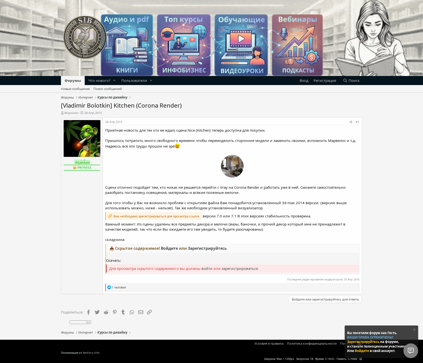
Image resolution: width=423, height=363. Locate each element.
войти (206, 268)
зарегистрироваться (240, 268)
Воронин (71, 113)
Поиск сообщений (108, 89)
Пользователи (134, 80)
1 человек (119, 287)
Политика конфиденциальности (312, 343)
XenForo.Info (91, 352)
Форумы (73, 80)
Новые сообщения (75, 89)
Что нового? (99, 80)
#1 (357, 122)
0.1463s (329, 359)
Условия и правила (268, 343)
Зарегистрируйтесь (363, 341)
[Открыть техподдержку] (410, 350)
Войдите (362, 351)
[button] (114, 80)
